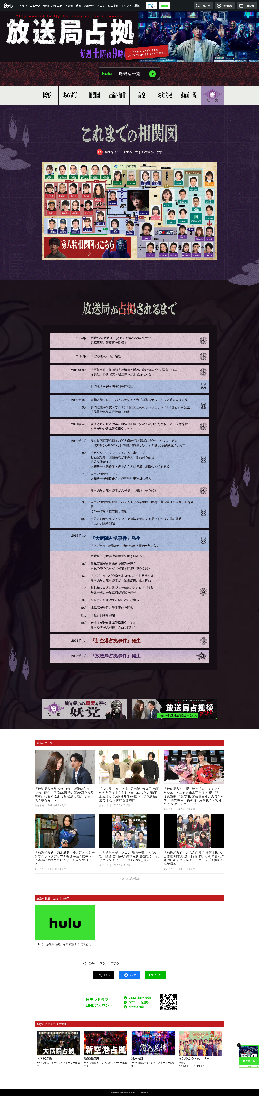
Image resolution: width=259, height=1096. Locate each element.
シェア (132, 975)
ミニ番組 (113, 5)
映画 (78, 5)
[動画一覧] (189, 95)
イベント (126, 5)
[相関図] (94, 95)
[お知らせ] (165, 95)
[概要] (46, 95)
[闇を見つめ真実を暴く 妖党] (84, 709)
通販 (137, 5)
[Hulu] (129, 73)
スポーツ (89, 5)
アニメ (101, 5)
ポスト (106, 975)
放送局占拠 (129, 36)
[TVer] (151, 5)
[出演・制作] (118, 95)
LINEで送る (155, 975)
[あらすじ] (70, 95)
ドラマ (23, 5)
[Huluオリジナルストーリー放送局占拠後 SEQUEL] (174, 709)
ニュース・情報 (39, 5)
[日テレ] (8, 5)
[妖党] (212, 95)
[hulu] (164, 5)
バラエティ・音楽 (62, 5)
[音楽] (141, 95)
